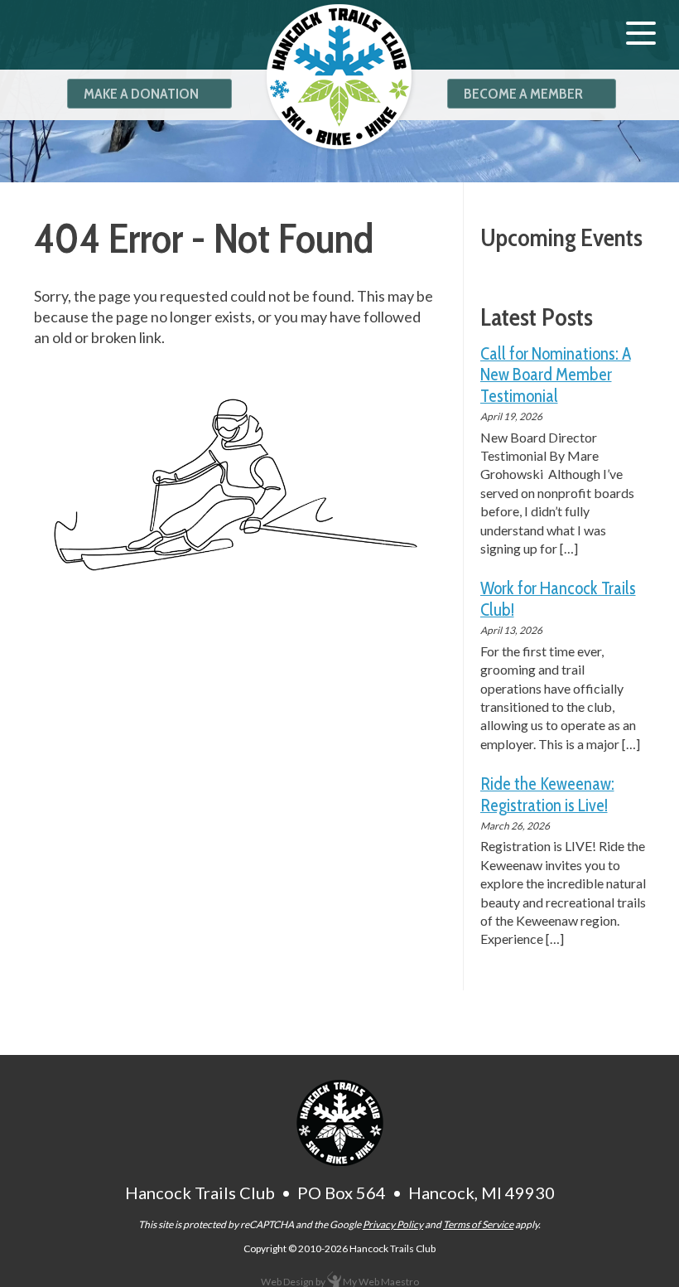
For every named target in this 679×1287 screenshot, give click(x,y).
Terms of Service (478, 1224)
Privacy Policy (393, 1224)
